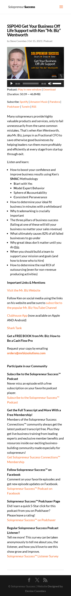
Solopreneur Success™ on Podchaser (31, 520)
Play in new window (29, 89)
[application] (35, 83)
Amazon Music (39, 101)
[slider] (57, 83)
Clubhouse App (17, 315)
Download (49, 89)
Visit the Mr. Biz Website (23, 290)
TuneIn (26, 106)
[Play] (11, 83)
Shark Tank (14, 328)
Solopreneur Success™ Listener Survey (32, 556)
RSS (34, 106)
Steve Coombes (18, 41)
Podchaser (13, 106)
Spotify (24, 101)
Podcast (48, 41)
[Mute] (50, 83)
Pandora (55, 101)
